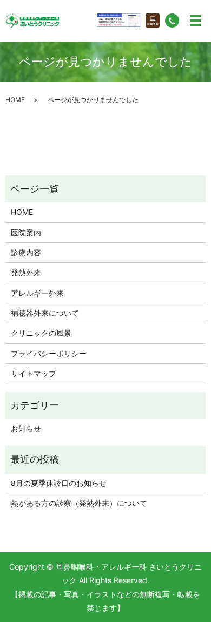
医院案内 (26, 232)
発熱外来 (26, 272)
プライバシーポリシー (49, 353)
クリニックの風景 (41, 332)
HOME (15, 100)
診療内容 (26, 252)
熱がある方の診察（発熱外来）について (79, 503)
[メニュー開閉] (195, 20)
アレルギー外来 (37, 293)
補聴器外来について (45, 312)
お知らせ (26, 428)
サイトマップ (33, 373)
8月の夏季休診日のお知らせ (59, 483)
